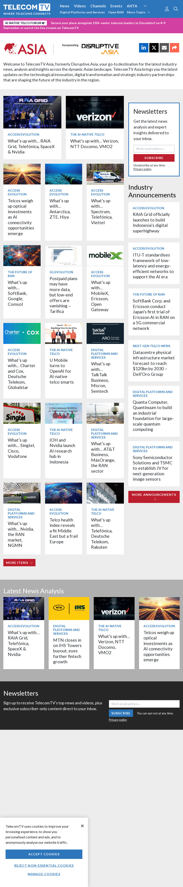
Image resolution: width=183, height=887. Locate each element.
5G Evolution (61, 272)
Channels (98, 6)
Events (116, 6)
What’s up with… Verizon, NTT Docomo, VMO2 (94, 143)
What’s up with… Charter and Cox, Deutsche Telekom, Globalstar (21, 374)
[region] (44, 852)
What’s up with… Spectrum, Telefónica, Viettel (101, 211)
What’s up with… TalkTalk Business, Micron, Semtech (100, 377)
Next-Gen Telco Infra (151, 346)
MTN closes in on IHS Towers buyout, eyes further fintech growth (67, 650)
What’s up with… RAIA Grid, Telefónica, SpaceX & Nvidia (31, 146)
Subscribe (153, 158)
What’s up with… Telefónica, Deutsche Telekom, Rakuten (101, 533)
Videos (80, 6)
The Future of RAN (20, 274)
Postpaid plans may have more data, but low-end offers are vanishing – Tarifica (63, 295)
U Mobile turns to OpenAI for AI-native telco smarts (62, 371)
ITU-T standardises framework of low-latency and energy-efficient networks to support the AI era (153, 265)
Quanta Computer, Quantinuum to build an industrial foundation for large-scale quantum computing (153, 415)
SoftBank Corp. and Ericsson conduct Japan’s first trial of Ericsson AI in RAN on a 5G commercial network (154, 314)
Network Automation (150, 14)
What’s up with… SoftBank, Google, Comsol (17, 293)
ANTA (132, 6)
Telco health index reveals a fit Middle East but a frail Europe (64, 530)
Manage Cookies (44, 874)
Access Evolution (23, 134)
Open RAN (116, 12)
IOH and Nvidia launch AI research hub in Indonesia (62, 450)
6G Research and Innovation (27, 22)
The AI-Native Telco (87, 134)
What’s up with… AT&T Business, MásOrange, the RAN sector (103, 457)
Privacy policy (142, 169)
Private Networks (69, 22)
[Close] (82, 826)
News (64, 6)
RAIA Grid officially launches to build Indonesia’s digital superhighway (151, 222)
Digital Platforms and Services (82, 12)
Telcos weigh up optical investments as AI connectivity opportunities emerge (158, 646)
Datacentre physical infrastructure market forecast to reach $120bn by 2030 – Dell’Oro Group (154, 363)
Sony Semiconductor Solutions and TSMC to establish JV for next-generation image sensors (153, 468)
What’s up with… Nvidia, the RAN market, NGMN (21, 534)
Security (94, 22)
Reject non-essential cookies (44, 865)
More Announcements (154, 494)
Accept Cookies (44, 854)
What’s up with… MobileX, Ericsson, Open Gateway (100, 296)
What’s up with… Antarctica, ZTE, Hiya (60, 208)
